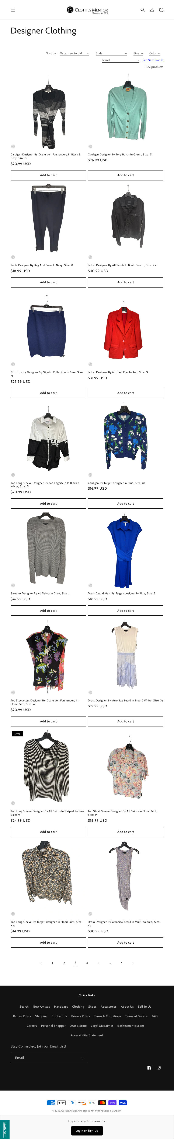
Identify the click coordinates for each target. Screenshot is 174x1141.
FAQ (155, 1016)
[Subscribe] (82, 1058)
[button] (12, 9)
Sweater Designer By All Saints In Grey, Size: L (40, 593)
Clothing (78, 1006)
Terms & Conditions (107, 1016)
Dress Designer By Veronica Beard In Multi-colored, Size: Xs (124, 923)
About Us (127, 1006)
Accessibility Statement (87, 1035)
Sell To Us (144, 1006)
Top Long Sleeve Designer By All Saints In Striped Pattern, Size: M (48, 812)
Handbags (61, 1006)
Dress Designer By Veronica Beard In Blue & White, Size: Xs (125, 700)
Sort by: (51, 53)
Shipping (41, 1016)
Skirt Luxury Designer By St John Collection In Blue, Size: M (47, 373)
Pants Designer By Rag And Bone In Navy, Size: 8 (42, 265)
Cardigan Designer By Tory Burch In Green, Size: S (120, 154)
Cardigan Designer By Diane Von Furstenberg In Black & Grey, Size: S (46, 156)
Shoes (92, 1006)
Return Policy (22, 1016)
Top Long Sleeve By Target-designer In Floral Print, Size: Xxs (46, 923)
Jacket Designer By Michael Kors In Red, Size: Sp (119, 372)
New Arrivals (41, 1006)
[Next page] (133, 963)
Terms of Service (136, 1016)
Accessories (109, 1006)
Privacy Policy (80, 1016)
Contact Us (59, 1016)
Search (24, 1006)
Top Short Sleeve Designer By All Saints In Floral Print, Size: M (122, 812)
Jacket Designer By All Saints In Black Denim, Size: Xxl (122, 265)
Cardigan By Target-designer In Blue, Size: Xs (116, 483)
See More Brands (153, 59)
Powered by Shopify (111, 1110)
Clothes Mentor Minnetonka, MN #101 (80, 1110)
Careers (32, 1026)
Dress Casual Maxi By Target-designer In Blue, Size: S (122, 593)
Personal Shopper (53, 1026)
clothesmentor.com (130, 1026)
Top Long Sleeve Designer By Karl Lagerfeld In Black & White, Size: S (45, 484)
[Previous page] (41, 963)
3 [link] (75, 963)
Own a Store (78, 1026)
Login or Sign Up (87, 1131)
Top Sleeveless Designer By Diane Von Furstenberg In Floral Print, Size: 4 (45, 702)
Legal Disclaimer (102, 1026)
